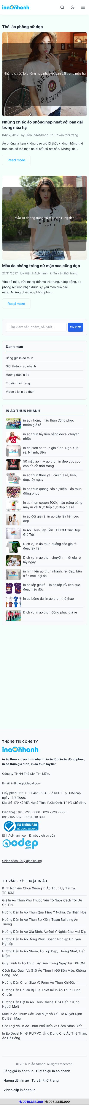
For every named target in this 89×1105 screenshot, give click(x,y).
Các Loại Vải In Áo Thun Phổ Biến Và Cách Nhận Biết (42, 1026)
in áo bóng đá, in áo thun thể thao (48, 599)
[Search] (62, 7)
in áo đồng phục (72, 759)
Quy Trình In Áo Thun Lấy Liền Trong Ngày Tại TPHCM (43, 963)
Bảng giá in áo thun (19, 358)
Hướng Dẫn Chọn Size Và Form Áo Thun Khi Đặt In (40, 982)
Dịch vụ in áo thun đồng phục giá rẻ (50, 612)
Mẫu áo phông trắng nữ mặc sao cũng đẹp (41, 265)
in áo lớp (52, 759)
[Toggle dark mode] (72, 7)
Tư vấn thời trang (66, 135)
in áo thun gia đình (15, 764)
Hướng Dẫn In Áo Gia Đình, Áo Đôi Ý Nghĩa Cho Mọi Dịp (44, 932)
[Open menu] (83, 7)
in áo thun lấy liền (44, 764)
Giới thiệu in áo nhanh (21, 366)
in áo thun (9, 759)
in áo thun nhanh (32, 759)
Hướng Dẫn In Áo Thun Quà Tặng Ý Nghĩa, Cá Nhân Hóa (44, 912)
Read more (16, 160)
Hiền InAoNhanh (36, 135)
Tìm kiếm (75, 327)
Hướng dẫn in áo (17, 374)
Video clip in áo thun (20, 391)
